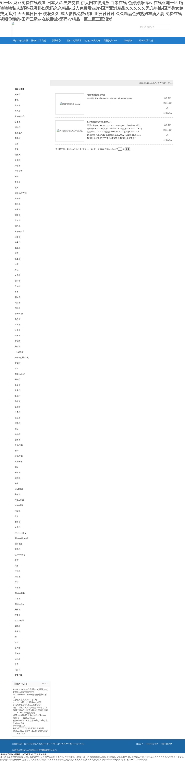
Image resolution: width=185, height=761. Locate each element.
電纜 (16, 516)
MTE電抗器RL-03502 (96, 95)
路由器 (17, 242)
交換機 (17, 122)
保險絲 (17, 286)
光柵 (16, 566)
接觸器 (17, 659)
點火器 (17, 319)
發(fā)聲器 (19, 505)
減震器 (17, 303)
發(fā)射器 (19, 445)
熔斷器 (17, 615)
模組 (16, 368)
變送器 (17, 549)
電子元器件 (162, 83)
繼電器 (17, 631)
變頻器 (17, 346)
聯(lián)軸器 (20, 500)
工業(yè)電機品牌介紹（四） (26, 700)
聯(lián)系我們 (146, 40)
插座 (16, 483)
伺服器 (17, 472)
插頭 (16, 429)
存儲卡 (17, 401)
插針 (16, 451)
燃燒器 (17, 248)
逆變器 (17, 412)
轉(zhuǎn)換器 (20, 533)
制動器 (17, 308)
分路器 (17, 577)
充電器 (17, 390)
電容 (16, 664)
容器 (16, 292)
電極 (16, 149)
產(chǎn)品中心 (150, 83)
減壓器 (17, 209)
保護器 (17, 182)
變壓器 (17, 609)
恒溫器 (17, 259)
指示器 (17, 511)
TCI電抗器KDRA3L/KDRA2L (99, 122)
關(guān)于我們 (38, 40)
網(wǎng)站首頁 (20, 40)
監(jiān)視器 (20, 231)
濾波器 (17, 588)
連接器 (17, 385)
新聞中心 (56, 40)
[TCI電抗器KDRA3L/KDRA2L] (70, 131)
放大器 (17, 527)
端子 (16, 467)
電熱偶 (17, 670)
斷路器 (17, 522)
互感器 (17, 598)
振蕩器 (17, 94)
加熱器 (17, 204)
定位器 (17, 418)
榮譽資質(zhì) (110, 40)
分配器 (17, 166)
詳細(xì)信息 (167, 105)
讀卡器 (17, 423)
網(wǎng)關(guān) (22, 357)
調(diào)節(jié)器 (21, 538)
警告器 (17, 198)
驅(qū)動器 (19, 489)
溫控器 (17, 324)
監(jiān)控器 (20, 116)
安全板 (17, 341)
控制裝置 (18, 171)
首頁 (141, 83)
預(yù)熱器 (19, 352)
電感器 (17, 226)
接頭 (16, 582)
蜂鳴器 (17, 111)
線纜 (16, 264)
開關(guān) (19, 604)
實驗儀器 (18, 461)
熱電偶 (17, 396)
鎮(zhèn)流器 (20, 555)
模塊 (16, 642)
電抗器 (17, 220)
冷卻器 (17, 330)
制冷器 (17, 127)
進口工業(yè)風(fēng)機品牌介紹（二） (30, 707)
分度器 (17, 160)
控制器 (17, 571)
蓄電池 (17, 363)
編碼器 (17, 626)
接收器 (17, 440)
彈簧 (16, 177)
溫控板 (17, 105)
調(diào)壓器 (20, 593)
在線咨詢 (167, 98)
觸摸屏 (17, 155)
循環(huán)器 (20, 374)
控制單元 (18, 544)
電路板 (17, 653)
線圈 (16, 144)
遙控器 (17, 407)
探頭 (16, 270)
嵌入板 (17, 648)
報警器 (17, 335)
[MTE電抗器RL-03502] (70, 104)
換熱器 (17, 434)
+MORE (45, 684)
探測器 (17, 478)
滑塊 (16, 100)
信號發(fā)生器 (21, 193)
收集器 (17, 237)
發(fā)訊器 (19, 456)
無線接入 (18, 133)
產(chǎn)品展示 (74, 40)
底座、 (17, 253)
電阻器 (17, 215)
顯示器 (17, 494)
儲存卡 (17, 138)
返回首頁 (139, 744)
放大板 (17, 275)
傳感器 (17, 379)
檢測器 (17, 281)
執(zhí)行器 (19, 620)
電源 (16, 560)
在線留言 (128, 40)
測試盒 (17, 297)
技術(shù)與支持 (92, 40)
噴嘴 (16, 187)
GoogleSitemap (79, 744)
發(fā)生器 (19, 314)
